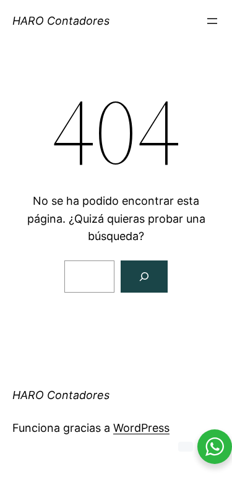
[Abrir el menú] (212, 21)
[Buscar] (144, 276)
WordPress (141, 427)
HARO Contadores (61, 20)
